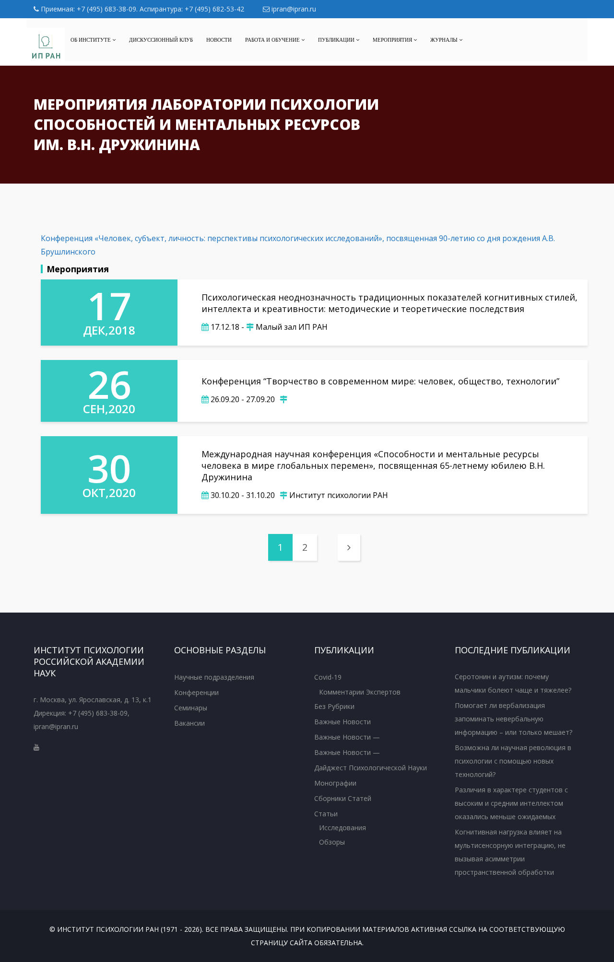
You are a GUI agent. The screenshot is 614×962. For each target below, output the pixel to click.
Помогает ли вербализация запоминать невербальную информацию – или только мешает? (513, 719)
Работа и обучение (273, 40)
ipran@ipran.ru (293, 8)
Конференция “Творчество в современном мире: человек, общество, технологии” (380, 381)
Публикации (337, 40)
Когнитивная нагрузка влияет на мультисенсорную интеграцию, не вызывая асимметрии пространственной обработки (510, 852)
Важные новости (342, 721)
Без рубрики (334, 706)
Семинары (190, 707)
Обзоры (332, 841)
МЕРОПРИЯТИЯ (393, 40)
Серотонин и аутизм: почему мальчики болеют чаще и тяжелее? (513, 683)
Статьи (326, 813)
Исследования (342, 827)
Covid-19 (328, 677)
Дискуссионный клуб (161, 40)
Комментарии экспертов (360, 691)
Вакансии (189, 723)
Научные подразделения (214, 677)
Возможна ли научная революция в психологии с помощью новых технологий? (513, 761)
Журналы (444, 40)
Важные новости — (347, 737)
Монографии (335, 783)
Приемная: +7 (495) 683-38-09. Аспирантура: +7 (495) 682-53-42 (141, 8)
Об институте (91, 40)
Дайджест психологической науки (370, 767)
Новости (219, 40)
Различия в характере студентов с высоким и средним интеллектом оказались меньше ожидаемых (511, 803)
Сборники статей (342, 798)
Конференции (196, 692)
